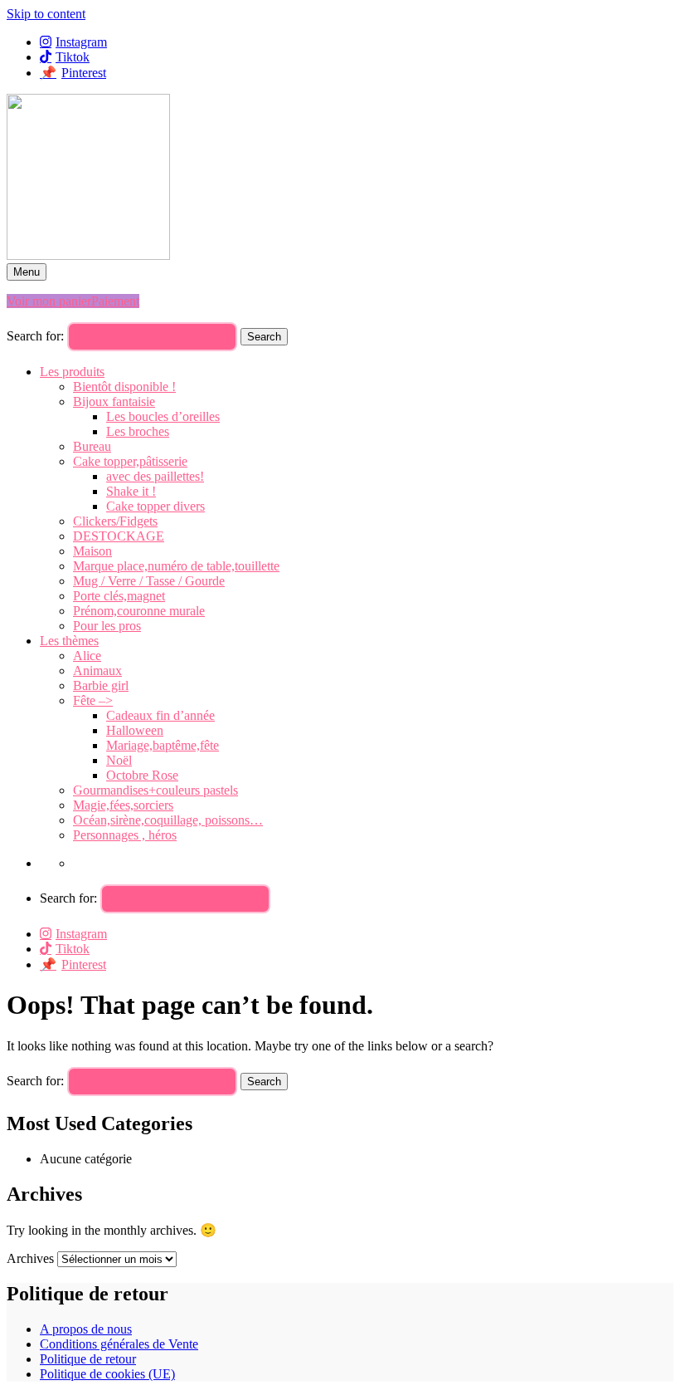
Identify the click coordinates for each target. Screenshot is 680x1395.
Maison (92, 551)
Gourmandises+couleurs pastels (155, 790)
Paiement (115, 301)
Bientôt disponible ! (124, 386)
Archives (30, 1258)
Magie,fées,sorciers (123, 805)
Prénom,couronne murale (139, 611)
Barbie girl (101, 685)
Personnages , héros (125, 835)
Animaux (97, 670)
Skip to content (46, 14)
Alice (87, 656)
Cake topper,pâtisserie (130, 461)
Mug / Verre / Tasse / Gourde (149, 581)
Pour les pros (107, 626)
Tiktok (73, 57)
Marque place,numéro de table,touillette (176, 566)
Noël (119, 760)
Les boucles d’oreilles (163, 416)
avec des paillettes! (155, 476)
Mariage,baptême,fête (162, 745)
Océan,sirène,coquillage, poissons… (168, 820)
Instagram (81, 42)
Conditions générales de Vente (119, 1344)
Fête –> (93, 700)
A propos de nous (86, 1329)
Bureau (92, 446)
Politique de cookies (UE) (107, 1374)
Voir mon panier (49, 301)
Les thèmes (69, 641)
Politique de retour (88, 1359)
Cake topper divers (155, 506)
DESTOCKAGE (118, 536)
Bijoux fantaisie (114, 401)
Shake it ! (131, 491)
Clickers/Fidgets (115, 521)
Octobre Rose (142, 775)
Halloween (134, 730)
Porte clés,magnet (119, 596)
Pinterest (83, 73)
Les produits (72, 372)
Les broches (137, 431)
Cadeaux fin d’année (160, 715)
